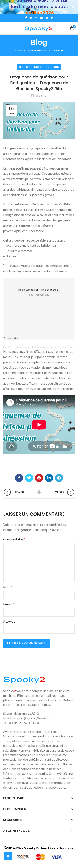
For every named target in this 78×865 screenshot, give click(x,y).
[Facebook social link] (26, 18)
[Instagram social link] (35, 18)
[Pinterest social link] (39, 478)
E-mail (8, 604)
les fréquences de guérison (45, 50)
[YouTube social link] (41, 18)
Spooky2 (7, 347)
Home (18, 50)
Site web (9, 621)
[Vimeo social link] (51, 18)
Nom (7, 587)
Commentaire (14, 539)
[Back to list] (39, 492)
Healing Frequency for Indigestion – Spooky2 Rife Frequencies (44, 347)
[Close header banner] (73, 7)
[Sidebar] (5, 265)
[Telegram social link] (59, 478)
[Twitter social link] (30, 18)
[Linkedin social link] (46, 18)
